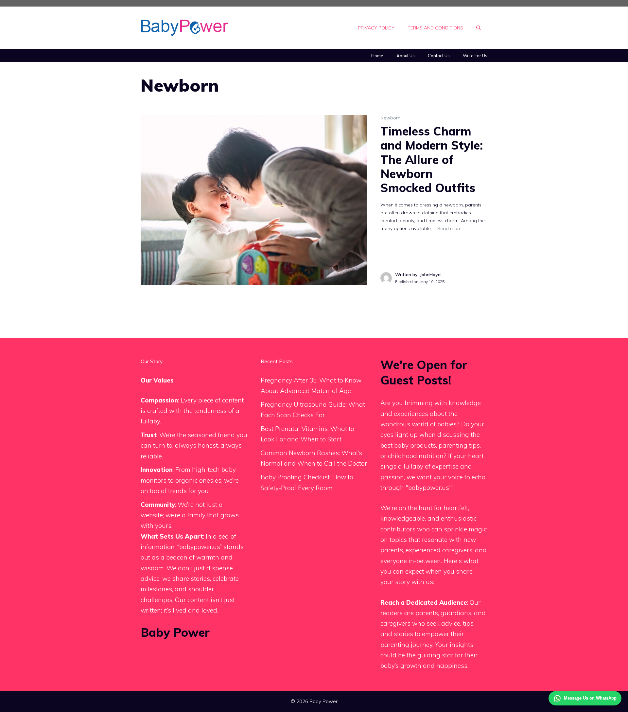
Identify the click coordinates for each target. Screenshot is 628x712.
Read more (449, 228)
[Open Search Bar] (478, 28)
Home (377, 55)
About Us (405, 55)
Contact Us (439, 55)
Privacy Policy (376, 28)
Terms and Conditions (435, 28)
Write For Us (475, 55)
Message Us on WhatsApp (590, 698)
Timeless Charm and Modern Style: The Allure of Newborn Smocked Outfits (431, 159)
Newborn (390, 118)
